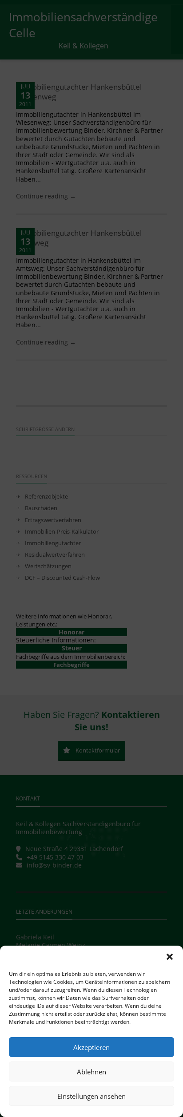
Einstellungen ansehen (91, 1096)
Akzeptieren (91, 1047)
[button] (169, 956)
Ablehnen (91, 1071)
